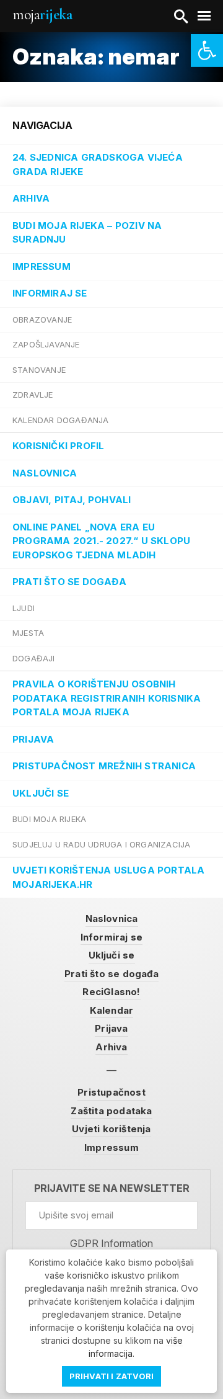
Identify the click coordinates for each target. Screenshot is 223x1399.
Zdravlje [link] (32, 395)
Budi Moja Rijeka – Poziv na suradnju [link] (87, 233)
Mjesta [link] (28, 633)
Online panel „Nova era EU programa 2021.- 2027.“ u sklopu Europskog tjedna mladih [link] (101, 541)
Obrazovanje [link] (42, 319)
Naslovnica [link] (44, 473)
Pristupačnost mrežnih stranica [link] (104, 766)
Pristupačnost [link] (111, 1092)
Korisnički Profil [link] (58, 446)
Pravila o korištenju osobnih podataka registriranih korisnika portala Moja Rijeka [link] (106, 698)
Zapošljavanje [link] (46, 344)
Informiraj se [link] (49, 293)
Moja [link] (42, 15)
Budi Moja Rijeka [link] (49, 819)
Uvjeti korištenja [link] (111, 1129)
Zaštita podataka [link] (111, 1111)
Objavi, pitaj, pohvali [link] (71, 500)
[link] (207, 50)
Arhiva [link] (31, 198)
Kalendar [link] (112, 1010)
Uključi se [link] (40, 793)
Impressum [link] (41, 266)
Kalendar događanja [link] (60, 420)
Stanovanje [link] (39, 370)
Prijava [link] (33, 739)
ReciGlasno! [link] (111, 992)
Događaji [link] (33, 658)
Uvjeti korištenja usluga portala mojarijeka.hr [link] (108, 877)
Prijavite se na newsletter (112, 1188)
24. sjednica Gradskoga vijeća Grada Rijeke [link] (97, 164)
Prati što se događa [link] (69, 582)
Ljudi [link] (23, 608)
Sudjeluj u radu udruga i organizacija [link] (101, 844)
